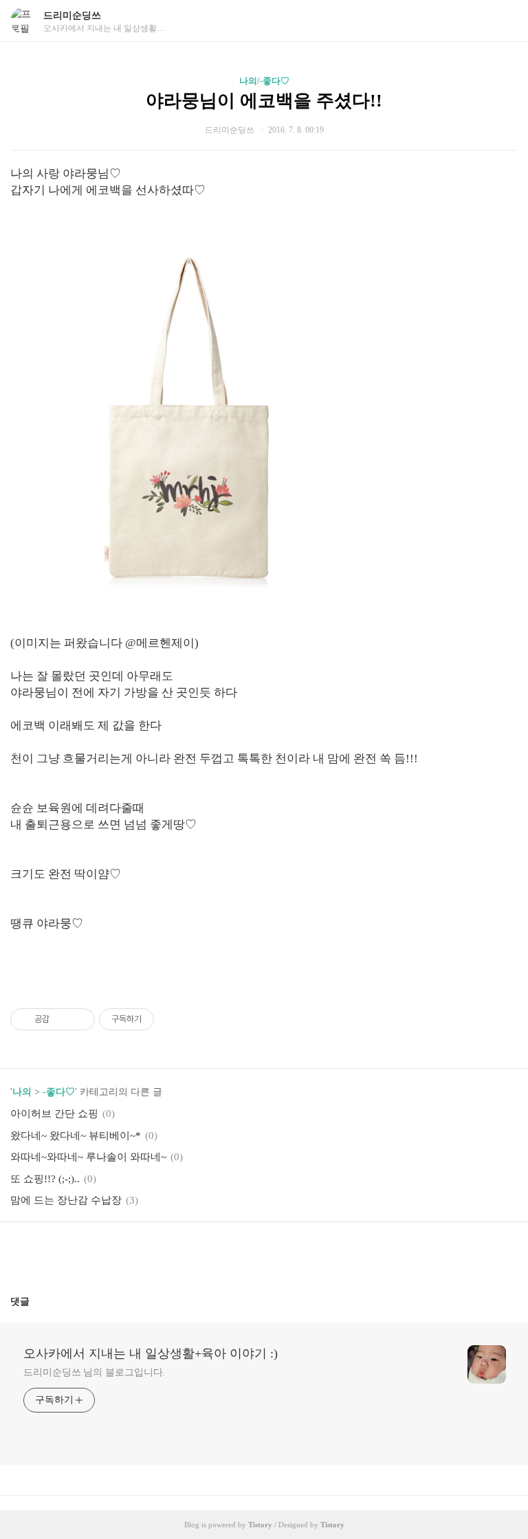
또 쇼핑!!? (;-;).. (45, 1178)
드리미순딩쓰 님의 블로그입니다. (94, 1372)
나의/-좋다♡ (264, 81)
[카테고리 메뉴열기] (504, 21)
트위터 (297, 1253)
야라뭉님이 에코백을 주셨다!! (264, 101)
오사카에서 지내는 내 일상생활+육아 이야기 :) (150, 1353)
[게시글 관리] (79, 1019)
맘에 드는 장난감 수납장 (66, 1200)
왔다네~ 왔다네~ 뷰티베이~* (75, 1135)
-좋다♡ (59, 1092)
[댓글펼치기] (35, 1301)
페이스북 (231, 1253)
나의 (22, 1092)
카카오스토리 (264, 1253)
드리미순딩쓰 (72, 15)
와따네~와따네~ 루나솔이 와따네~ (88, 1156)
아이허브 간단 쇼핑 (54, 1113)
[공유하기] (62, 1019)
